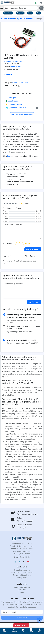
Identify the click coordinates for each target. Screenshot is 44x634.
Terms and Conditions (22, 575)
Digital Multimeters (25, 19)
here (9, 156)
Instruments (9, 19)
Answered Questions (13, 61)
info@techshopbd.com (24, 546)
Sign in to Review (33, 249)
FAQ (22, 592)
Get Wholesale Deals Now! (22, 114)
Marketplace (8, 13)
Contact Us (22, 590)
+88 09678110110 (25, 543)
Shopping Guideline (22, 570)
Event (30, 13)
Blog (38, 13)
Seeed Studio (15, 67)
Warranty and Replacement (22, 572)
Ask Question (34, 302)
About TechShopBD (22, 587)
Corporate (20, 13)
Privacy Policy (22, 577)
